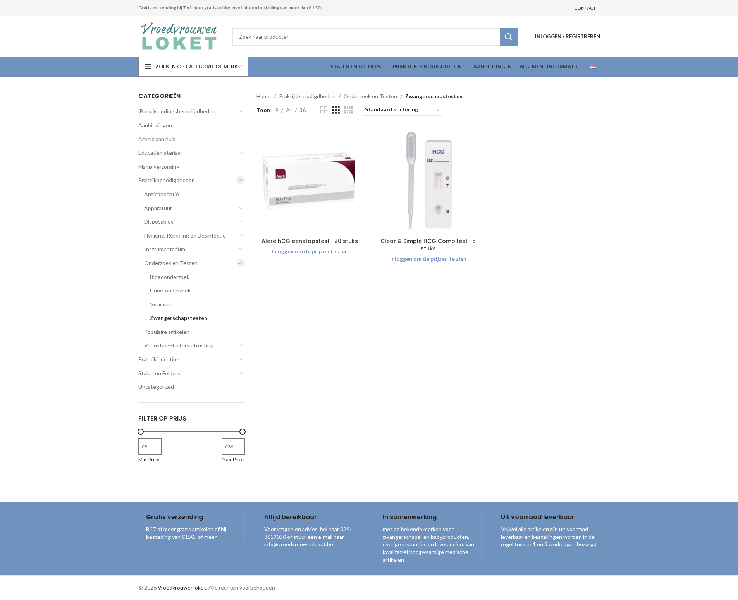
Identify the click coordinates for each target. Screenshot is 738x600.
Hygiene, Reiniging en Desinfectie (185, 235)
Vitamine (161, 304)
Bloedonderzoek (169, 277)
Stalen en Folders (159, 373)
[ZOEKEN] (509, 37)
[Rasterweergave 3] (336, 110)
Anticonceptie (161, 194)
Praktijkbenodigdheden (166, 180)
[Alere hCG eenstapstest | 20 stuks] (309, 180)
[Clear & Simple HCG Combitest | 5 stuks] (428, 180)
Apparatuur (158, 208)
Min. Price (148, 459)
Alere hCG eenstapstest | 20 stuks (309, 241)
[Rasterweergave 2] (323, 110)
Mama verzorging (158, 166)
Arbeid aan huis (156, 139)
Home (263, 96)
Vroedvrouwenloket (182, 587)
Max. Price (233, 459)
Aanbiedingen (155, 125)
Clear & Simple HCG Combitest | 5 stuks (428, 245)
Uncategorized (156, 386)
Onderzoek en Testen (171, 263)
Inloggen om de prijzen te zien (310, 251)
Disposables (159, 221)
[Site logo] (179, 35)
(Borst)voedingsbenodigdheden (176, 111)
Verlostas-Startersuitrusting (178, 345)
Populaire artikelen (166, 331)
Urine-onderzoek (170, 290)
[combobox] (374, 37)
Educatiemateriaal (160, 152)
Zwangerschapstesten (178, 318)
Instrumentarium (164, 249)
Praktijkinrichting (158, 359)
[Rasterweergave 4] (348, 110)
